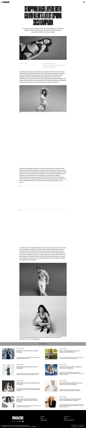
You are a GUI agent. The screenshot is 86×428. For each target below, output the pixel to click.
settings (34, 426)
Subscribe (43, 420)
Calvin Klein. (36, 339)
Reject (81, 426)
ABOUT (66, 418)
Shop (42, 418)
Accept (74, 426)
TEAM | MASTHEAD (69, 420)
